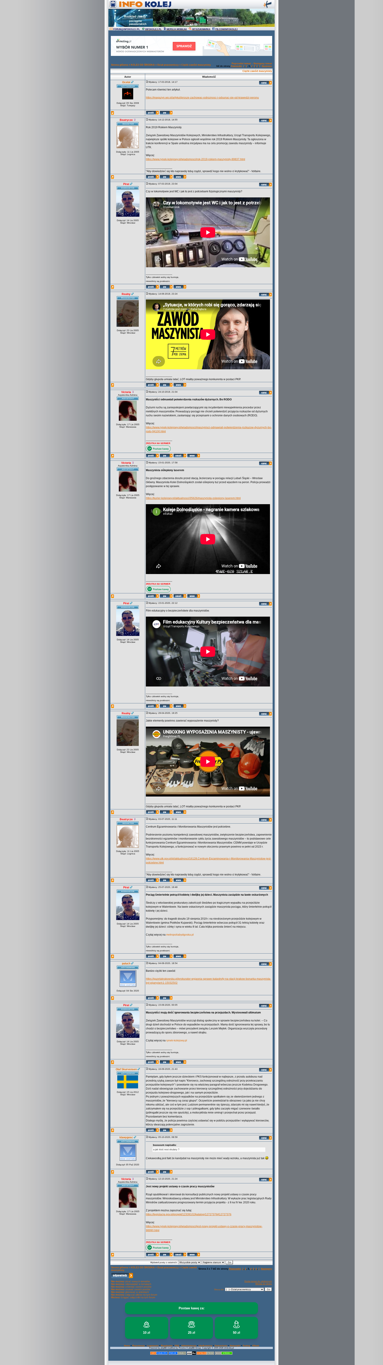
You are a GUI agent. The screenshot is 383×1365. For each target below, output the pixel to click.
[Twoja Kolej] (177, 1354)
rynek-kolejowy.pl (176, 1040)
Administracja (188, 1345)
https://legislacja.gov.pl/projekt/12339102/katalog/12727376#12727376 (188, 1214)
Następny (267, 66)
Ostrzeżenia (221, 1345)
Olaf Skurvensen (126, 1069)
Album (255, 1345)
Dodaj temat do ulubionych (258, 1281)
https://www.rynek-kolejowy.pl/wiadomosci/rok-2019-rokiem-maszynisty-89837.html (195, 159)
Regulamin (166, 1345)
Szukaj (246, 1345)
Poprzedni (236, 66)
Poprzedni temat (241, 63)
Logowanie (153, 1345)
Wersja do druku (263, 1283)
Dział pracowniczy (168, 64)
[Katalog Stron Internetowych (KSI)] (205, 1354)
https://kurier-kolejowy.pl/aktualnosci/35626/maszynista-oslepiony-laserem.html (193, 498)
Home (127, 1345)
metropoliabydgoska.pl (180, 934)
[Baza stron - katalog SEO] (224, 1354)
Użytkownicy (205, 1345)
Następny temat (263, 63)
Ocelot (126, 82)
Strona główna (119, 64)
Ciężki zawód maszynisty (196, 64)
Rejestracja (138, 1345)
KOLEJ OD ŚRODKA (143, 64)
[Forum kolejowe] (159, 1354)
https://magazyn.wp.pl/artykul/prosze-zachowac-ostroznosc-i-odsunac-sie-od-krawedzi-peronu (202, 97)
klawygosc (126, 1137)
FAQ (177, 1345)
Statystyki (235, 1345)
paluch (126, 963)
